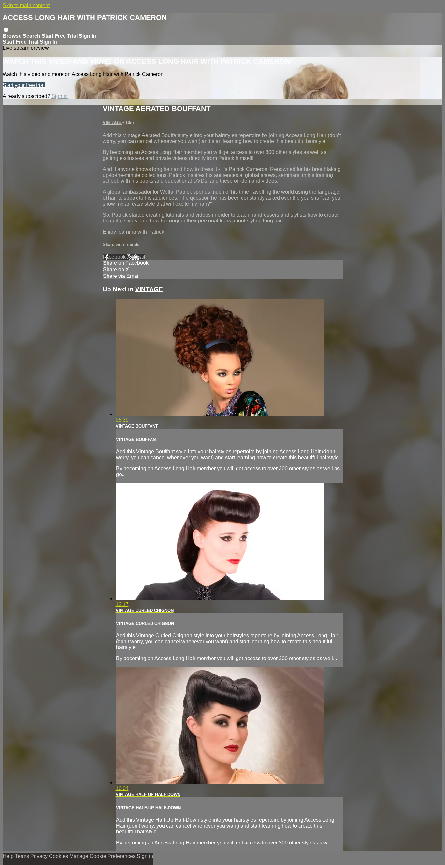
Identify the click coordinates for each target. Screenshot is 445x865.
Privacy (39, 856)
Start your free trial (24, 85)
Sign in (87, 36)
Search (32, 36)
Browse (13, 36)
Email (138, 257)
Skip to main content (26, 5)
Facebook (115, 257)
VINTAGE (112, 122)
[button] (6, 30)
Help (9, 856)
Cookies (59, 856)
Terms (22, 856)
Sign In (48, 42)
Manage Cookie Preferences (103, 856)
